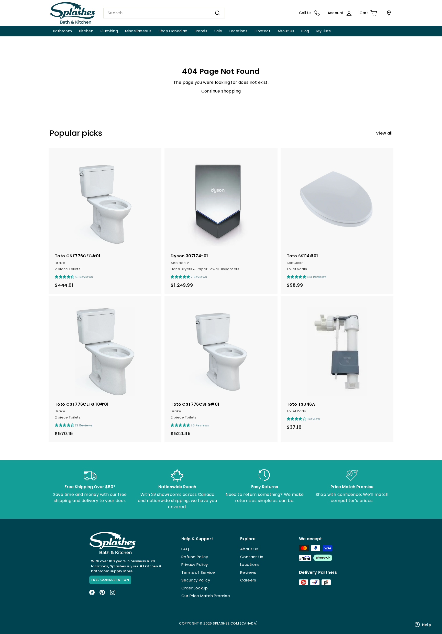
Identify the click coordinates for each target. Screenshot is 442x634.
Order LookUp (194, 588)
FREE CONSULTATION (110, 579)
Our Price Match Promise (205, 595)
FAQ (185, 548)
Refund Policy (194, 556)
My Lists (323, 31)
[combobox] (164, 13)
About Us (286, 31)
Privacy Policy (194, 564)
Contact (262, 31)
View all (384, 133)
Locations (238, 31)
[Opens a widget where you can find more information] (423, 625)
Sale (218, 31)
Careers (248, 580)
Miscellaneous (138, 31)
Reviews (248, 572)
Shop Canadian (173, 31)
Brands (201, 31)
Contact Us (251, 556)
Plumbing (109, 31)
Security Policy (195, 580)
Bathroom (62, 31)
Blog (305, 31)
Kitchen (86, 31)
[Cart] (388, 13)
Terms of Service (198, 572)
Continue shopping (221, 91)
